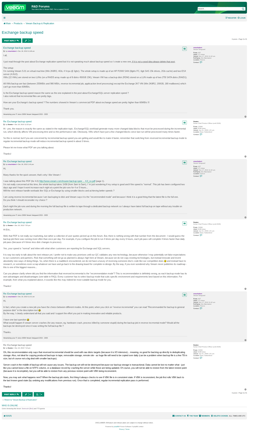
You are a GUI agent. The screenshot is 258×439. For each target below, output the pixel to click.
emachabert (197, 47)
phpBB (116, 426)
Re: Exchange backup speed (17, 121)
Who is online (10, 405)
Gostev (196, 121)
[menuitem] (241, 18)
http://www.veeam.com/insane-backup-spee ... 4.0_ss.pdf (67, 181)
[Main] (17, 7)
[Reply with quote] (184, 49)
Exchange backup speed (22, 32)
